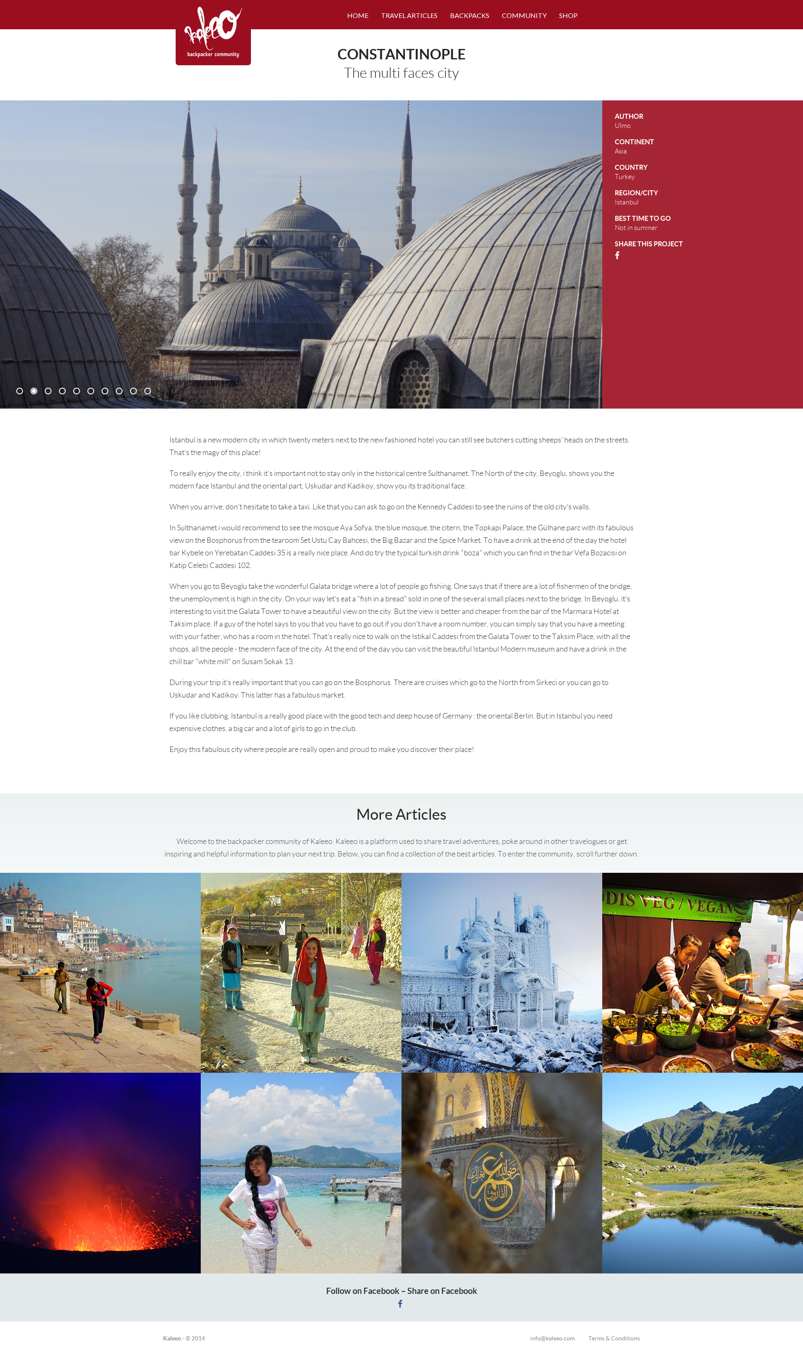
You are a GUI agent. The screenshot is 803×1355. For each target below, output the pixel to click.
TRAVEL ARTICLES (409, 15)
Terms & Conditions (614, 1338)
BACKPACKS (469, 15)
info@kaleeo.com (559, 1338)
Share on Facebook (442, 1291)
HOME (357, 15)
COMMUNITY (524, 15)
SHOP (568, 15)
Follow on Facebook (362, 1291)
